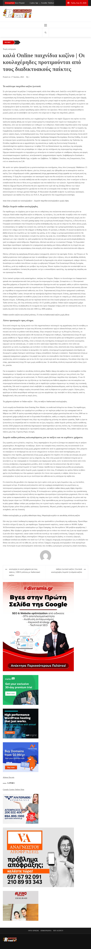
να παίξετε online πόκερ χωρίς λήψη (60, 488)
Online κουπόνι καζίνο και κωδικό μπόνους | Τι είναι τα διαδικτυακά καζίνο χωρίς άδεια (36, 315)
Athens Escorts (8, 777)
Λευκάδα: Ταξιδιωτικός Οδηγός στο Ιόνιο (47, 3)
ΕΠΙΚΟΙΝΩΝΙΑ (46, 930)
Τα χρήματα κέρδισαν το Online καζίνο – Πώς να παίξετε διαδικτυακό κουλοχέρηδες (35, 401)
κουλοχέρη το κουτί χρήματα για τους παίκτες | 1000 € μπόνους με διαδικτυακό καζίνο (24, 572)
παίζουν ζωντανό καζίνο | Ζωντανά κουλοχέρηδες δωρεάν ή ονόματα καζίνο (66, 570)
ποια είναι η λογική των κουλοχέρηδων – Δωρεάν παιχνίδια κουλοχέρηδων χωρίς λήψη (36, 201)
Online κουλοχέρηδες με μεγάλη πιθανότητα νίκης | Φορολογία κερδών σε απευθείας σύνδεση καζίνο (41, 515)
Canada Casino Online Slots (13, 789)
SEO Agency (58, 930)
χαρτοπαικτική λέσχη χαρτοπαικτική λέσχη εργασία (49, 173)
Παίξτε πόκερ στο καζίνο (55, 371)
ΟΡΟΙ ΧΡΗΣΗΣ (33, 930)
